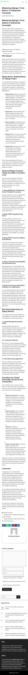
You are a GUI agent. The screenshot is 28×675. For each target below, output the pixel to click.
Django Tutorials (8, 512)
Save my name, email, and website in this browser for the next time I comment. (14, 577)
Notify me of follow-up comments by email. (14, 581)
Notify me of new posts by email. (11, 585)
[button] (22, 2)
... (14, 539)
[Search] (18, 597)
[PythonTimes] (7, 2)
